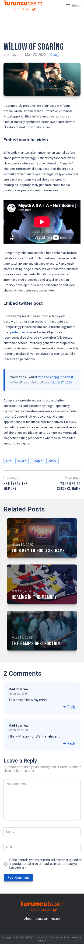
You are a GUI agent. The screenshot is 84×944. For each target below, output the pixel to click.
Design (55, 55)
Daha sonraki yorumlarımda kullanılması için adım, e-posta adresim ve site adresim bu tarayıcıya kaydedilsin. (45, 863)
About (28, 918)
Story (52, 461)
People (37, 461)
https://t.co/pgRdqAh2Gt (55, 377)
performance (19, 332)
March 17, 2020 (61, 382)
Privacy (55, 918)
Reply (71, 707)
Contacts (41, 918)
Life (8, 461)
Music (22, 461)
